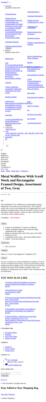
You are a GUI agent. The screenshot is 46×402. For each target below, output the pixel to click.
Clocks (20, 67)
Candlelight (26, 67)
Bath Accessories (33, 106)
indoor (8, 171)
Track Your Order (11, 336)
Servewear (15, 103)
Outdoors (8, 6)
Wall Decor (7, 64)
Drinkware (13, 109)
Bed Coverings (32, 67)
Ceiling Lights (10, 87)
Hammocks (35, 12)
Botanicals (14, 67)
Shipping (4, 250)
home (3, 171)
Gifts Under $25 (11, 133)
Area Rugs (31, 123)
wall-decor (24, 171)
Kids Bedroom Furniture (35, 97)
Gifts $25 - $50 (22, 133)
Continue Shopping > (8, 398)
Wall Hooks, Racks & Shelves (36, 88)
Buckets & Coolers (37, 22)
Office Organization (33, 84)
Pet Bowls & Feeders (34, 114)
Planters (30, 32)
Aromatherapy (14, 65)
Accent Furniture (11, 119)
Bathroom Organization (35, 86)
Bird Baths (15, 32)
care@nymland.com (13, 365)
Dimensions (5, 243)
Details (4, 223)
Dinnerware (23, 103)
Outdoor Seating (10, 46)
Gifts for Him (15, 135)
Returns (4, 258)
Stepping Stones (14, 38)
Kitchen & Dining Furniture (11, 122)
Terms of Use (9, 351)
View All (8, 48)
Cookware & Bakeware (9, 102)
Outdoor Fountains (10, 31)
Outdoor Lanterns (33, 43)
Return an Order (10, 338)
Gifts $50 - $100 (33, 133)
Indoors (7, 50)
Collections (9, 127)
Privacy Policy (10, 349)
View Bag (4, 394)
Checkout (11, 394)
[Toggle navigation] (10, 2)
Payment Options (11, 332)
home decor (15, 171)
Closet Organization (31, 80)
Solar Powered (11, 129)
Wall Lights (14, 89)
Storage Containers (34, 82)
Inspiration (8, 137)
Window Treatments (11, 73)
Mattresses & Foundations (33, 70)
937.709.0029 (11, 360)
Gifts (6, 131)
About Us (8, 347)
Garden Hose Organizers (34, 33)
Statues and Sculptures (11, 23)
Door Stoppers (9, 77)
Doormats (38, 123)
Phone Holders (16, 78)
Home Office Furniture (34, 57)
